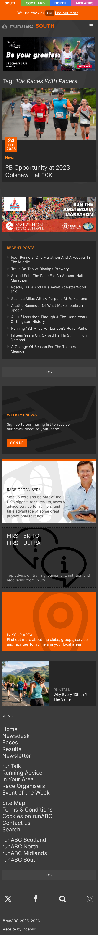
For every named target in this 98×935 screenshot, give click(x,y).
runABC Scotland (24, 839)
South (11, 3)
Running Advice (22, 772)
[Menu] (91, 25)
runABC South (20, 859)
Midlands (84, 3)
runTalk (11, 766)
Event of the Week (26, 792)
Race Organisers (23, 786)
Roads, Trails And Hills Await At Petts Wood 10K (48, 289)
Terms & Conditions (27, 809)
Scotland (35, 3)
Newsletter (16, 755)
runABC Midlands (24, 853)
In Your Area (18, 779)
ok (49, 13)
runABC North (20, 846)
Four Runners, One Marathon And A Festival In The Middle (50, 259)
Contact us (16, 823)
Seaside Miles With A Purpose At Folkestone (49, 298)
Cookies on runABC (27, 816)
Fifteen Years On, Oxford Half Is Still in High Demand (49, 337)
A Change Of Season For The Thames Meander (43, 349)
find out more (66, 13)
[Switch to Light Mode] (90, 899)
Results (11, 749)
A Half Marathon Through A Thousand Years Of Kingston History (49, 319)
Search (11, 829)
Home (10, 729)
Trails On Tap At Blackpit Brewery (40, 268)
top (49, 372)
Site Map (13, 803)
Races (10, 742)
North (60, 3)
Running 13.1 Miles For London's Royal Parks (49, 328)
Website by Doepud (19, 929)
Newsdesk (16, 735)
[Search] (62, 899)
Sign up (16, 443)
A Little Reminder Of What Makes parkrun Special (47, 307)
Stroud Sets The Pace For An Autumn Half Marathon (47, 277)
